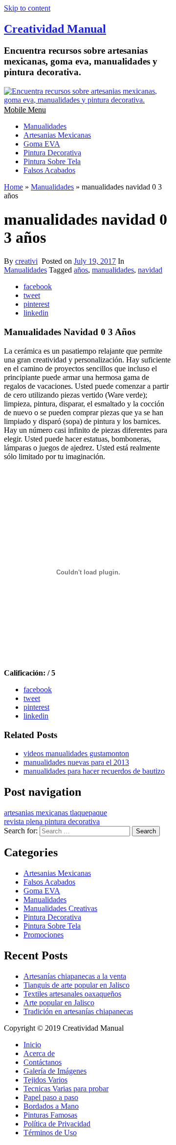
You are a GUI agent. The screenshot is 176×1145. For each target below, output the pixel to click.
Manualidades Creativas (60, 908)
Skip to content (27, 8)
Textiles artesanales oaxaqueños (72, 994)
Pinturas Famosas (50, 1115)
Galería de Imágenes (55, 1071)
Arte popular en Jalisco (58, 1002)
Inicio (32, 1044)
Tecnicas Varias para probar (66, 1088)
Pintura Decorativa (52, 152)
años (81, 270)
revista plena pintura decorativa (52, 821)
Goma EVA (41, 144)
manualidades (113, 270)
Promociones (43, 935)
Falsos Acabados (49, 170)
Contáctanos (42, 1062)
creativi (26, 261)
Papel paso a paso (50, 1097)
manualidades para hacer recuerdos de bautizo (94, 771)
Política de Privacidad (56, 1124)
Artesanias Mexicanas (57, 135)
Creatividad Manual (55, 28)
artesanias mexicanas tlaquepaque (55, 812)
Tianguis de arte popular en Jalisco (76, 985)
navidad (150, 270)
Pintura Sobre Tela (52, 161)
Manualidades (44, 126)
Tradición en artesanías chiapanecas (78, 1011)
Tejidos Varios (45, 1080)
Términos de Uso (50, 1132)
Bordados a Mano (51, 1106)
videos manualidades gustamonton (76, 753)
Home (13, 187)
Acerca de (39, 1053)
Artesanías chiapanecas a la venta (74, 976)
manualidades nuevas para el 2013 (76, 762)
